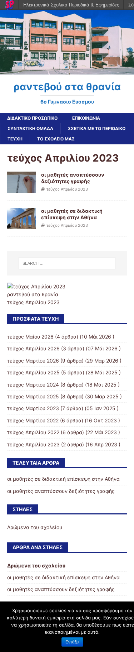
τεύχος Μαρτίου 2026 (33, 361)
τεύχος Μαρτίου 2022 (33, 420)
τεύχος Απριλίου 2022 (33, 432)
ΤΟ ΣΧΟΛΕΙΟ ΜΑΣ (56, 139)
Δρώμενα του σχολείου (34, 527)
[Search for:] (67, 263)
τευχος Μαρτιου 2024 (33, 385)
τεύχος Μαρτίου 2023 (33, 408)
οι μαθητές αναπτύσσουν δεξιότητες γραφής (72, 178)
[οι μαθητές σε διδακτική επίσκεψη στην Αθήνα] (21, 225)
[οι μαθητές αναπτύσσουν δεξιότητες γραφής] (21, 189)
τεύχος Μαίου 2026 (30, 337)
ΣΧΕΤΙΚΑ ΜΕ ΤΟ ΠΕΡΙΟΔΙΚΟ (96, 128)
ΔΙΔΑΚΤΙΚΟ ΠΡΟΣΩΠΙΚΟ (32, 118)
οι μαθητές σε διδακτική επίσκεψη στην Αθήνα (72, 214)
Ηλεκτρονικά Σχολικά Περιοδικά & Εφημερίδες (71, 5)
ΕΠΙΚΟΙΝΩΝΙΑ (86, 118)
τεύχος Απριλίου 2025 (33, 372)
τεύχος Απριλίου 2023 (67, 189)
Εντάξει (72, 641)
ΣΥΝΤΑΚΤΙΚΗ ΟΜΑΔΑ (30, 128)
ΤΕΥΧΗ (15, 139)
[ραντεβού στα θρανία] (67, 70)
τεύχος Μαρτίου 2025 (33, 396)
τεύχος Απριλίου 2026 (33, 348)
